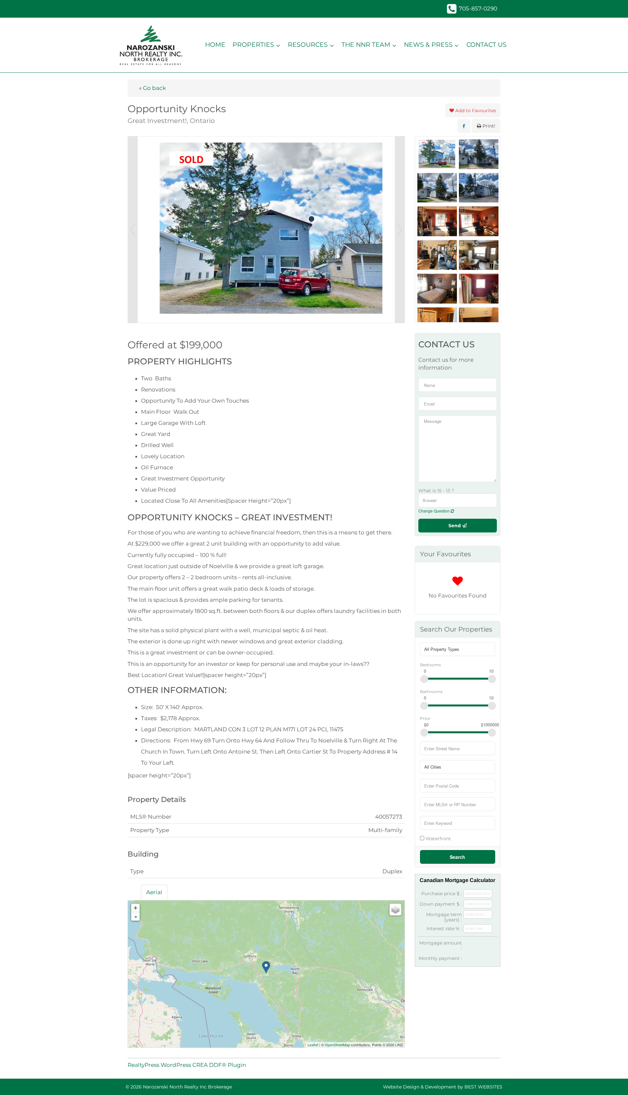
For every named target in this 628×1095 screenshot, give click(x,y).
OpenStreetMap (337, 1044)
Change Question (434, 510)
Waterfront (437, 838)
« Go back (152, 88)
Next (400, 229)
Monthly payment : (440, 958)
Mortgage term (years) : (444, 917)
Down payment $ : (441, 904)
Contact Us (486, 44)
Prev (133, 229)
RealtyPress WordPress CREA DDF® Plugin (187, 1065)
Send (455, 526)
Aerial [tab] (154, 892)
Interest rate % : (444, 928)
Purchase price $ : (441, 893)
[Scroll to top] (611, 1080)
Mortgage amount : (440, 945)
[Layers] (395, 909)
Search (457, 857)
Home (215, 44)
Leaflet (312, 1044)
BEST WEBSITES (483, 1087)
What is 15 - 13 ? (436, 490)
